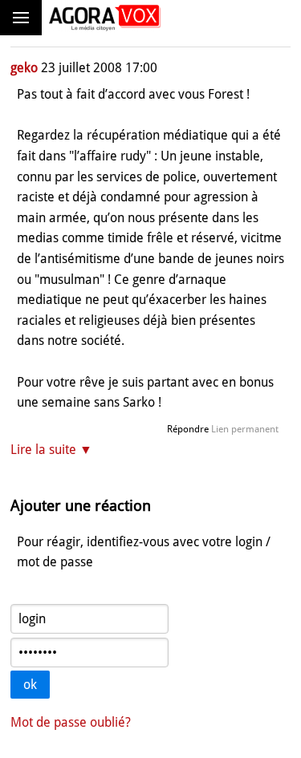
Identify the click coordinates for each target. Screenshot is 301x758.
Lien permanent (245, 429)
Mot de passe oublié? (70, 722)
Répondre (188, 429)
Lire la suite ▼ (51, 449)
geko (24, 67)
